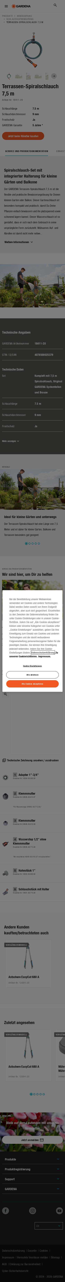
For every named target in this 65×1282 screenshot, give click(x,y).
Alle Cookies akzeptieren (32, 683)
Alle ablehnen (32, 674)
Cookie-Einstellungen (32, 665)
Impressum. (44, 656)
